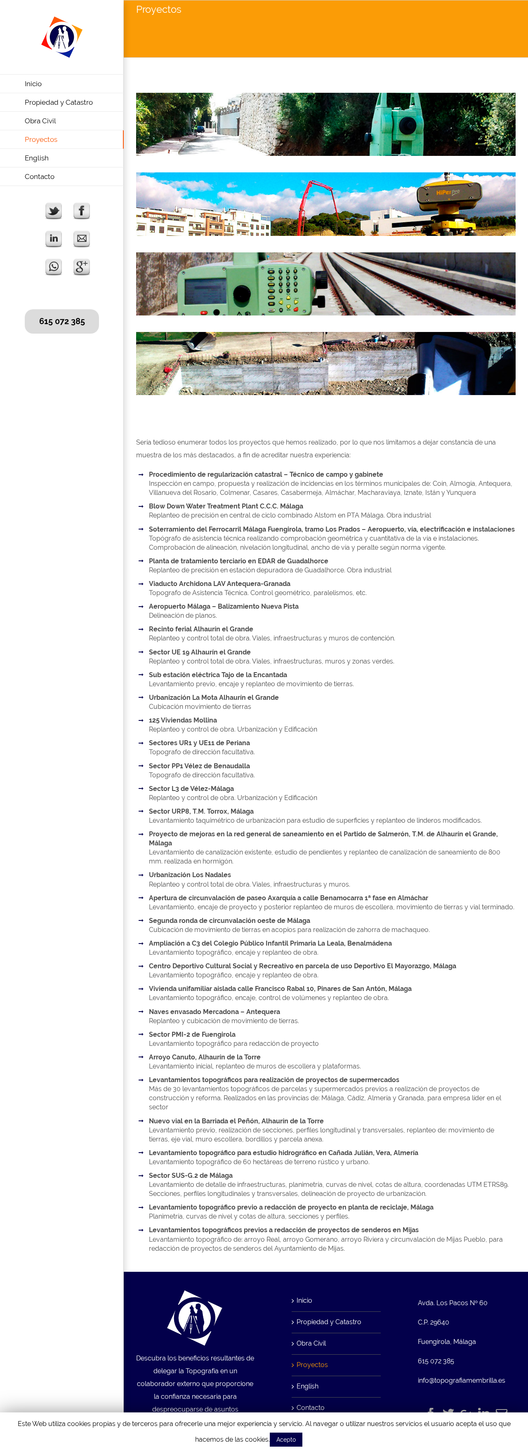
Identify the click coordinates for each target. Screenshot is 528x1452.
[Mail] (501, 1413)
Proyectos (312, 1365)
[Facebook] (430, 1413)
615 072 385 (62, 321)
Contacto (311, 1408)
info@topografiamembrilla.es (461, 1380)
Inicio (304, 1300)
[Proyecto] (326, 99)
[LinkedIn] (484, 1413)
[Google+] (466, 1413)
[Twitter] (448, 1413)
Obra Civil (311, 1343)
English (307, 1386)
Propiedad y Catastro (329, 1322)
